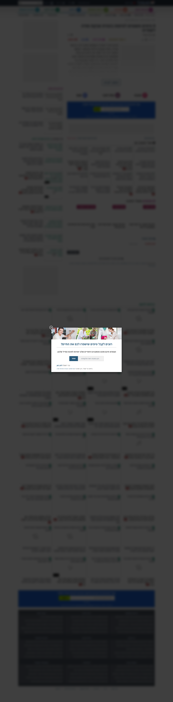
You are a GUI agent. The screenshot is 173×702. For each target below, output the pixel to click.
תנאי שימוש (72, 369)
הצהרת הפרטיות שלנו (62, 369)
